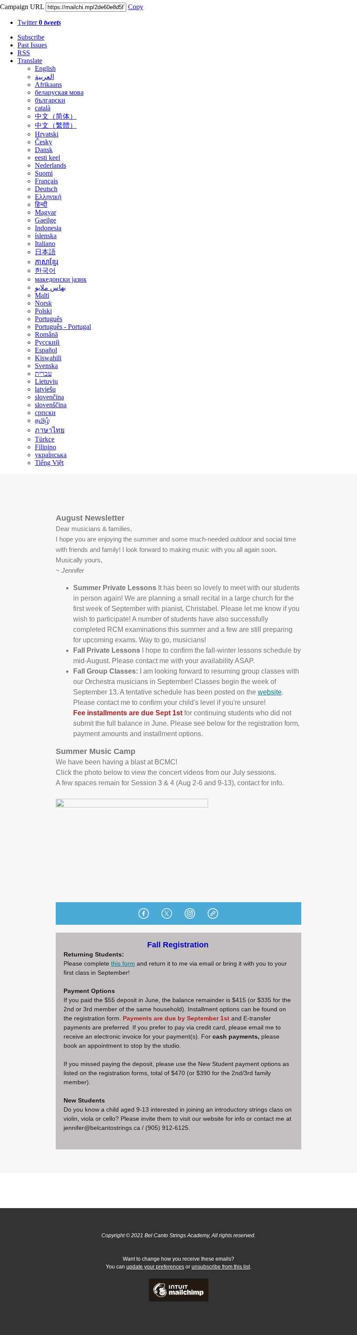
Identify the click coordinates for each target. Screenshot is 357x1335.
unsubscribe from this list (221, 1267)
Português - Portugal (63, 326)
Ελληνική (48, 196)
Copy (135, 6)
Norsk (43, 303)
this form (123, 963)
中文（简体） (56, 116)
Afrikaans (48, 84)
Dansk (44, 149)
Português (48, 318)
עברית (43, 373)
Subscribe (30, 37)
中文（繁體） (56, 125)
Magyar (45, 212)
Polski (43, 311)
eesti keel (47, 157)
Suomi (44, 173)
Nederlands (50, 165)
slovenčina (49, 397)
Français (46, 181)
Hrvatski (46, 134)
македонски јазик (61, 279)
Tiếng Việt (49, 462)
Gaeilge (45, 220)
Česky (43, 142)
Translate (29, 60)
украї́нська (51, 454)
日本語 (45, 252)
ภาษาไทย (49, 430)
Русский (47, 342)
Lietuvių (46, 381)
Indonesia (48, 228)
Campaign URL (22, 6)
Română (46, 334)
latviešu (45, 389)
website (270, 692)
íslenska (46, 235)
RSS (23, 52)
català (43, 108)
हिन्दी (41, 204)
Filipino (45, 447)
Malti (42, 295)
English (45, 68)
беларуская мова (59, 92)
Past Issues (32, 45)
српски (45, 412)
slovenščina (51, 404)
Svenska (46, 365)
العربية (44, 76)
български (50, 100)
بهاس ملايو (50, 287)
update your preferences (155, 1267)
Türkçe (44, 439)
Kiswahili (48, 358)
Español (46, 350)
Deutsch (46, 189)
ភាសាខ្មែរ (46, 262)
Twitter (39, 22)
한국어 (45, 270)
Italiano (45, 243)
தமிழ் (42, 420)
